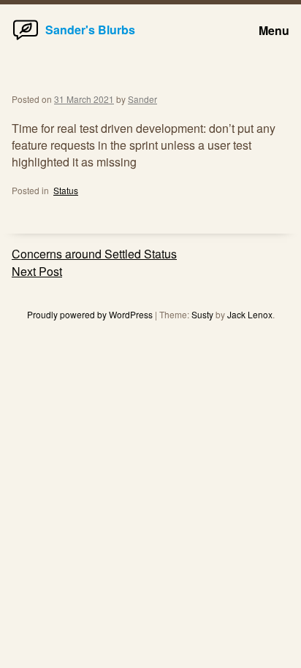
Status (65, 190)
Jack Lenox (250, 314)
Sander (142, 99)
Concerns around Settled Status (94, 253)
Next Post (37, 271)
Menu (274, 30)
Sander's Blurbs (90, 29)
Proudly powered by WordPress (91, 314)
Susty (202, 314)
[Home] (25, 39)
